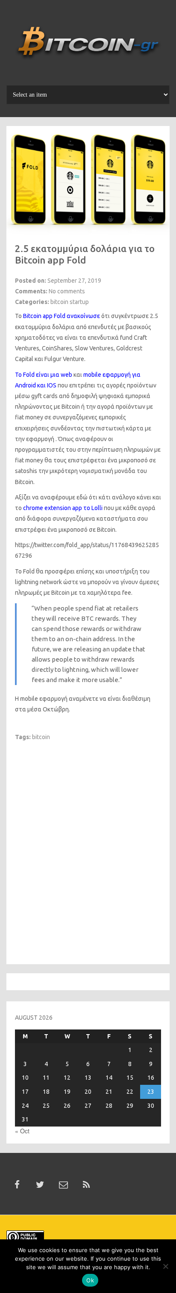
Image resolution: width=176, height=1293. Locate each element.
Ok (90, 1280)
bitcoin (41, 737)
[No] (165, 1266)
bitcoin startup (69, 301)
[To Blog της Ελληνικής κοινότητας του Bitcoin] (88, 45)
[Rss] (86, 1185)
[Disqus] (88, 847)
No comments (67, 291)
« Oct (22, 1131)
